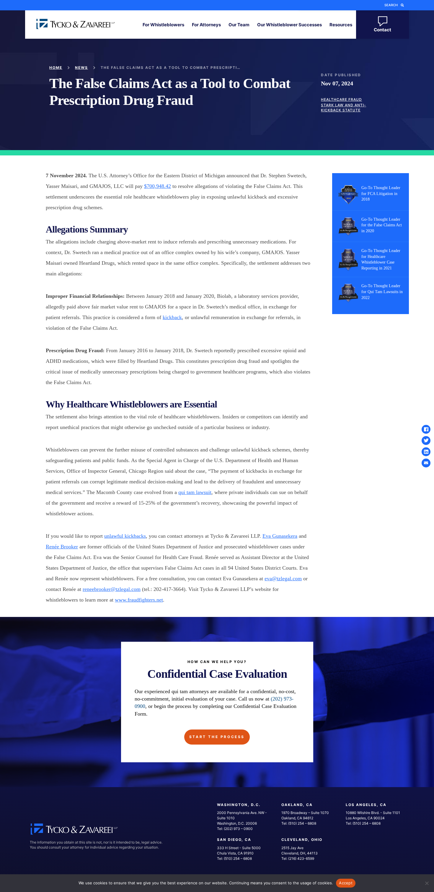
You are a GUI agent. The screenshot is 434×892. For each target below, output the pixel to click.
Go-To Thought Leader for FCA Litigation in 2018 (380, 194)
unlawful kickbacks (125, 536)
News (81, 67)
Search (391, 5)
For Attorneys (206, 24)
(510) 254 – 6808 (302, 823)
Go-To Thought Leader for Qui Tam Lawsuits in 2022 (382, 292)
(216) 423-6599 (301, 858)
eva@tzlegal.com (283, 578)
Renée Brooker (62, 547)
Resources (340, 24)
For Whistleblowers (163, 24)
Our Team (239, 24)
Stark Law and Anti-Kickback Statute (343, 107)
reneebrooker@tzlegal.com (112, 589)
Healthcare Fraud (341, 99)
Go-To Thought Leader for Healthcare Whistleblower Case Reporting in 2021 (380, 259)
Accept (346, 882)
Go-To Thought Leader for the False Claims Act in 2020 (381, 225)
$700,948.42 (157, 186)
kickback (172, 317)
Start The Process (217, 737)
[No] (427, 883)
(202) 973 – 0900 (238, 828)
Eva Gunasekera (279, 536)
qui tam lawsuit (194, 492)
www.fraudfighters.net (139, 600)
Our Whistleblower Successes (289, 24)
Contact (382, 30)
